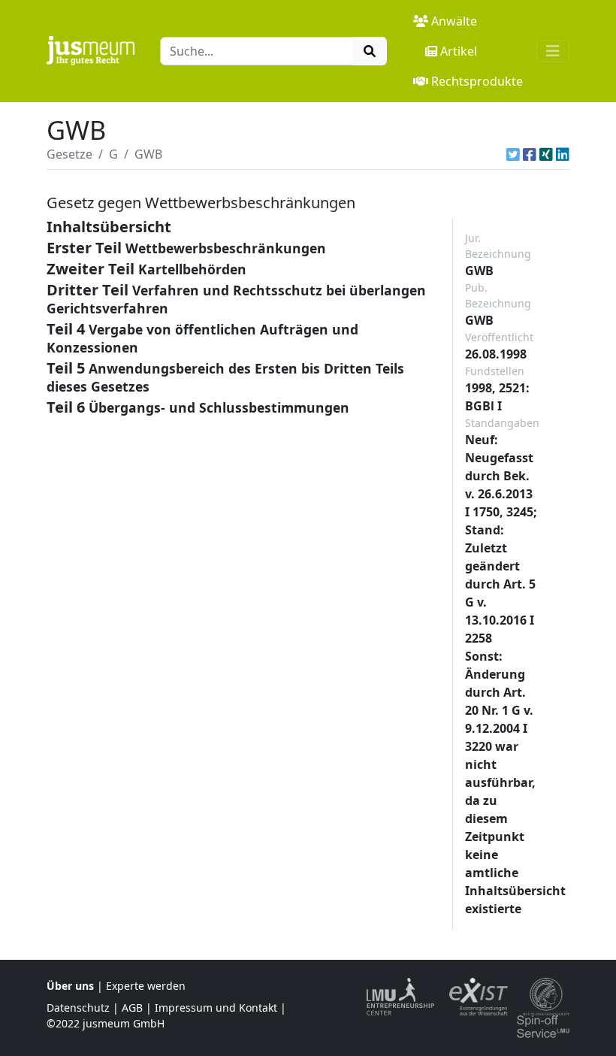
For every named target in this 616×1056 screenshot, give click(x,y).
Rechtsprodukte (477, 81)
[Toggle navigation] (552, 51)
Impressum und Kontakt (216, 1007)
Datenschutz (78, 1007)
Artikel (458, 51)
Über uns (70, 986)
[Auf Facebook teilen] (529, 154)
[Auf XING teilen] (546, 154)
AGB (132, 1007)
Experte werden (146, 986)
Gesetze (69, 154)
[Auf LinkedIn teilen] (562, 154)
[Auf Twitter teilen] (513, 154)
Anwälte (454, 21)
